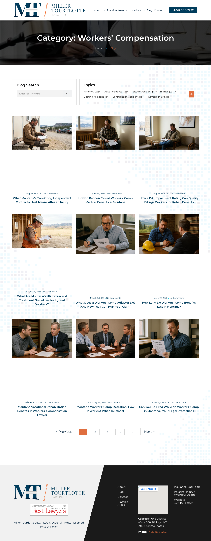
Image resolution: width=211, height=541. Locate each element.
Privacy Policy (49, 526)
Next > (149, 432)
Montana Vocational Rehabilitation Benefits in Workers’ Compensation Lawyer (42, 411)
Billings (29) (166, 91)
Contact (159, 10)
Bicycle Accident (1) (143, 91)
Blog (150, 10)
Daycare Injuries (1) (159, 96)
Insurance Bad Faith (187, 486)
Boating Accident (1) (95, 96)
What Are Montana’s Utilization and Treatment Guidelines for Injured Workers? (42, 300)
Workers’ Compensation (183, 501)
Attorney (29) (91, 91)
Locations (135, 10)
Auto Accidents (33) (115, 91)
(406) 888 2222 (157, 531)
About (97, 10)
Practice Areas (115, 10)
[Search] (67, 93)
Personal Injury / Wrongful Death (184, 493)
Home (98, 48)
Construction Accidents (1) (128, 96)
